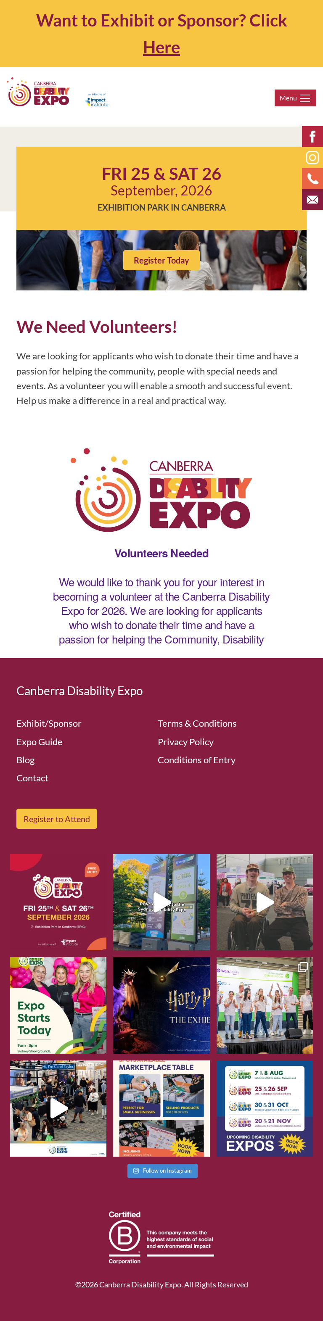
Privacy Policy (186, 741)
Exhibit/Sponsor (49, 723)
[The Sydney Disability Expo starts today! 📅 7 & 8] (58, 1005)
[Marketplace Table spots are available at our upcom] (161, 1108)
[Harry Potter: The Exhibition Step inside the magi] (161, 1005)
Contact (32, 777)
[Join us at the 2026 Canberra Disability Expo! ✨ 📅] (58, 902)
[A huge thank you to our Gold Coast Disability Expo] (58, 1108)
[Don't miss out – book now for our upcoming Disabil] (265, 1108)
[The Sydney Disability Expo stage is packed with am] (265, 1005)
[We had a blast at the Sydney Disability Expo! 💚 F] (161, 902)
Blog (25, 759)
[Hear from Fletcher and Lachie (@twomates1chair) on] (265, 902)
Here (161, 47)
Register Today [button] (161, 260)
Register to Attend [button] (57, 819)
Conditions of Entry (197, 759)
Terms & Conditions (197, 723)
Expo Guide (39, 741)
